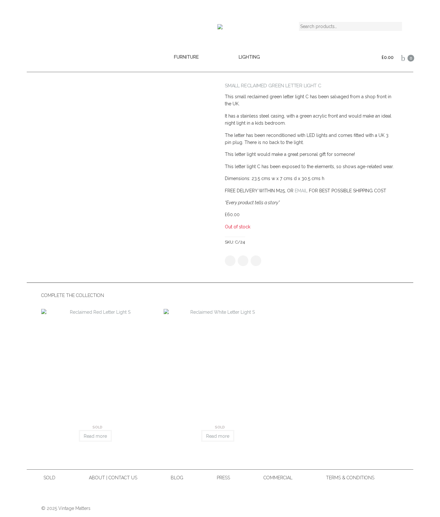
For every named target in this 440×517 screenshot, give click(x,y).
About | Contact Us (113, 477)
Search (392, 26)
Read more (95, 436)
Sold (49, 477)
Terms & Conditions (350, 477)
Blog (177, 477)
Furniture (186, 57)
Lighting (249, 57)
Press (223, 477)
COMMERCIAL (277, 477)
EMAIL (301, 190)
